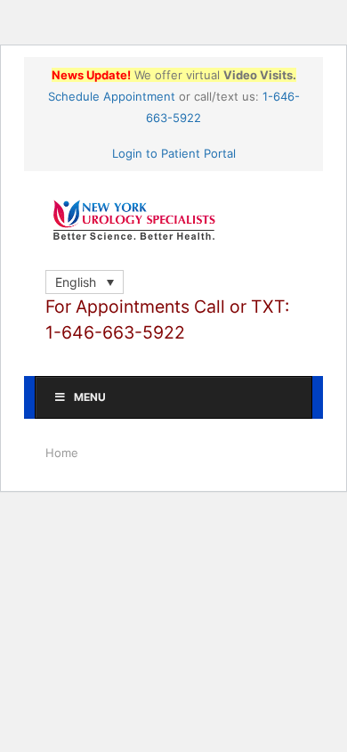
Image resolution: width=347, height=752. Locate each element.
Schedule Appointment (111, 96)
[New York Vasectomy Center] (173, 220)
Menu (90, 397)
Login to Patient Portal (174, 153)
